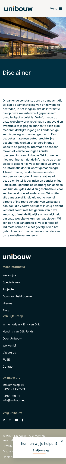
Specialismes (11, 282)
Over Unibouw (12, 338)
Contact (8, 366)
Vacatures (9, 352)
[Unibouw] (18, 8)
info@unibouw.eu (14, 400)
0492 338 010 (12, 396)
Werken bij (10, 345)
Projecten (9, 289)
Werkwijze (9, 275)
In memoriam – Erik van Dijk (21, 324)
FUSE (6, 359)
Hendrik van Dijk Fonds (18, 331)
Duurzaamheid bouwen (18, 296)
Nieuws (7, 303)
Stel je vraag (41, 450)
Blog (6, 310)
